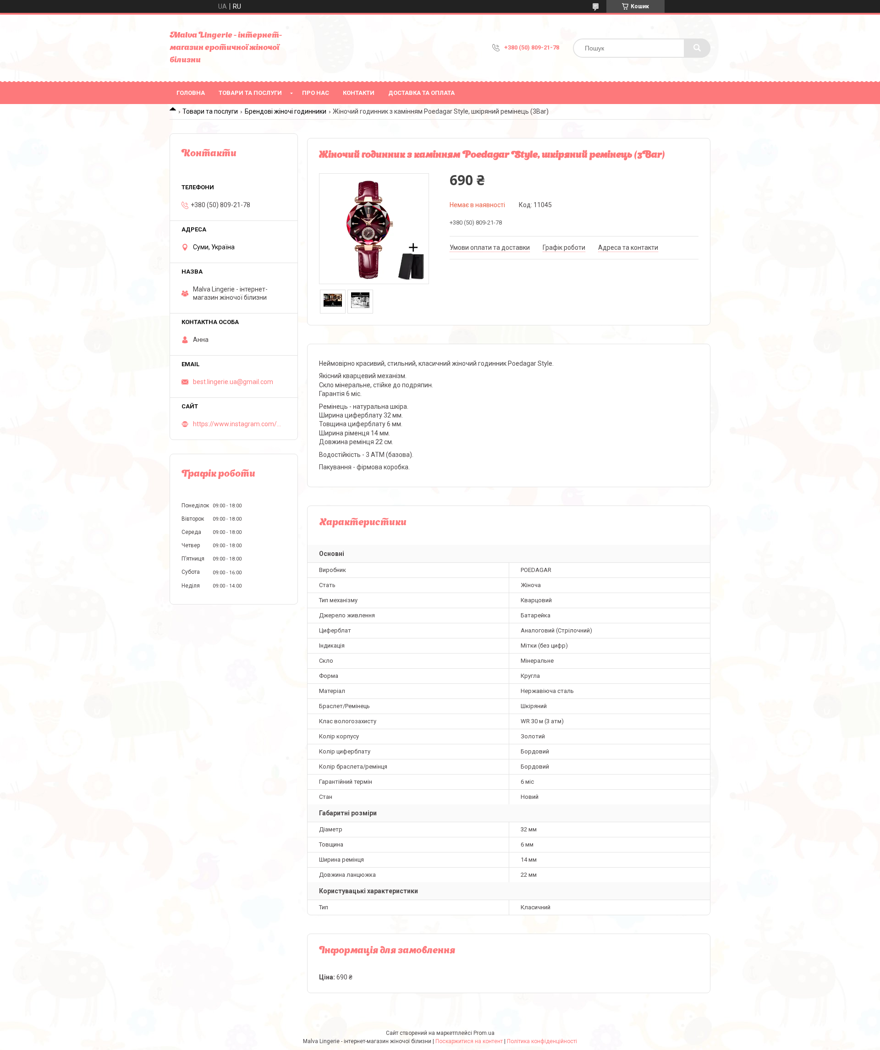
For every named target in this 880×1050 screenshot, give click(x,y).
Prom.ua (484, 1033)
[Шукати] (697, 48)
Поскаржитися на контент (469, 1041)
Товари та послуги (250, 92)
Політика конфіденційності (542, 1041)
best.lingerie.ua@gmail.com (233, 381)
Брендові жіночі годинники (285, 111)
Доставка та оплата (421, 92)
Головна (190, 92)
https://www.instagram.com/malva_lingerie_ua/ (239, 424)
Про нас (315, 92)
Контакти (358, 92)
